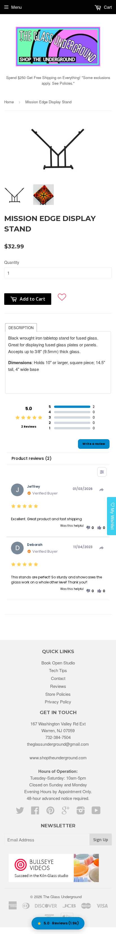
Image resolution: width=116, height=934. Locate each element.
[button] (62, 296)
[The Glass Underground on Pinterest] (50, 812)
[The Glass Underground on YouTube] (96, 812)
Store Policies (58, 694)
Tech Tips (58, 670)
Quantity (11, 262)
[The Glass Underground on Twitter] (20, 812)
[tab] (21, 327)
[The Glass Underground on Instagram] (81, 812)
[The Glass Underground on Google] (65, 812)
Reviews (58, 686)
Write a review (93, 444)
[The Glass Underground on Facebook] (35, 812)
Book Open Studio (58, 663)
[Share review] (101, 489)
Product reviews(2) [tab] (31, 458)
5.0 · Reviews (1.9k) (61, 923)
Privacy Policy (58, 702)
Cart (107, 7)
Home (9, 101)
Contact (58, 678)
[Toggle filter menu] (102, 472)
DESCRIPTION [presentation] (21, 327)
